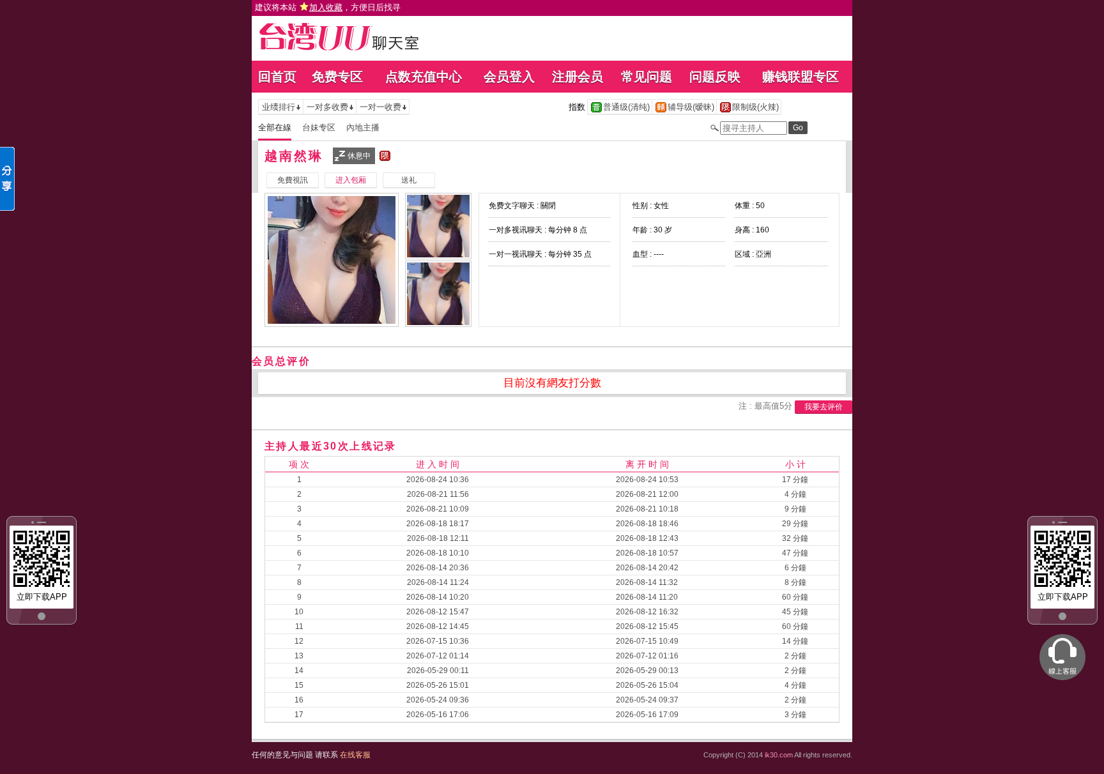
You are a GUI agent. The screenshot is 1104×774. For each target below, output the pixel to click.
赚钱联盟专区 (800, 77)
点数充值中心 (423, 77)
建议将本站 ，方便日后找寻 (328, 7)
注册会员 (577, 77)
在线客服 (355, 754)
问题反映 (714, 77)
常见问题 (646, 77)
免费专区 (337, 77)
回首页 (277, 77)
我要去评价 (823, 406)
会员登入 (509, 77)
